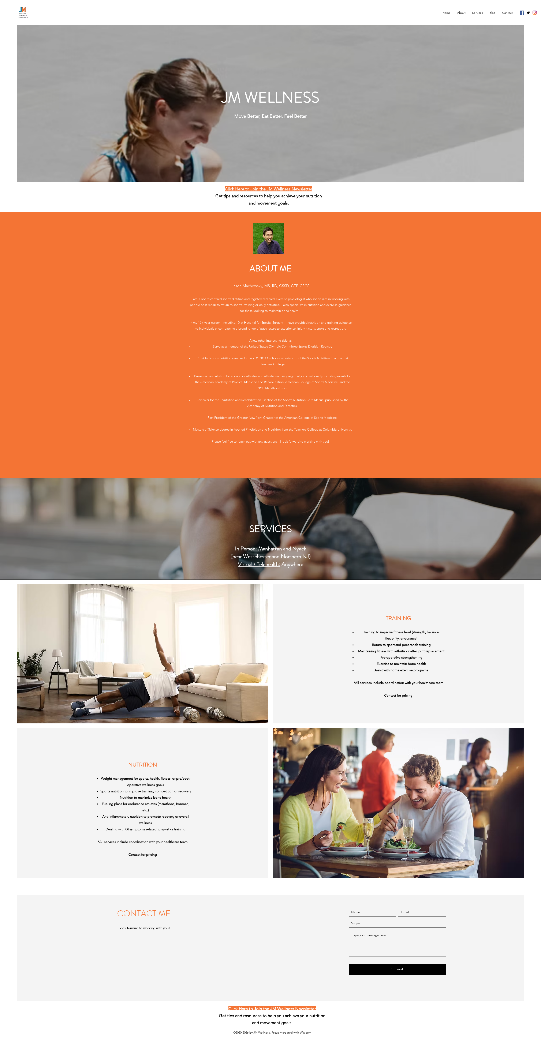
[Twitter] (528, 13)
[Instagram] (535, 13)
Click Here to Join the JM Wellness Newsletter (268, 188)
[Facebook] (522, 13)
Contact (390, 695)
